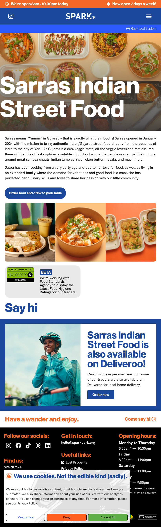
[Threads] (38, 445)
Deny (66, 517)
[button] (148, 16)
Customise (25, 517)
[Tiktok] (28, 445)
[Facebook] (18, 445)
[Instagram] (8, 445)
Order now (100, 395)
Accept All (108, 517)
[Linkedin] (48, 445)
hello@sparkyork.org (78, 442)
